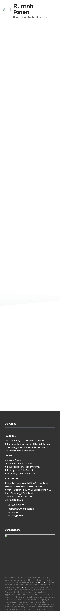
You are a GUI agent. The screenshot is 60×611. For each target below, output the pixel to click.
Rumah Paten (23, 8)
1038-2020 (21, 587)
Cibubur (8, 455)
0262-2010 (42, 582)
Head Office (10, 435)
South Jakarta (11, 478)
